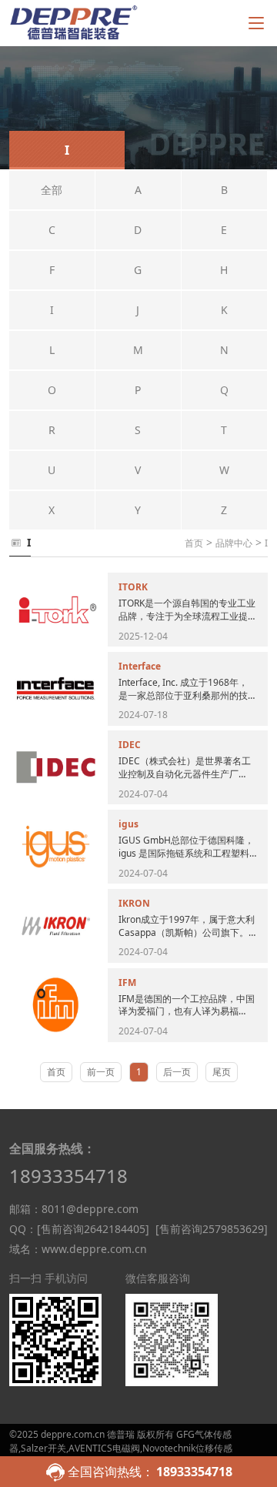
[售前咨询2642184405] (93, 1228)
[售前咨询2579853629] (211, 1228)
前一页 (101, 1071)
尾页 (221, 1071)
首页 (194, 543)
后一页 (177, 1071)
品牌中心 (233, 543)
